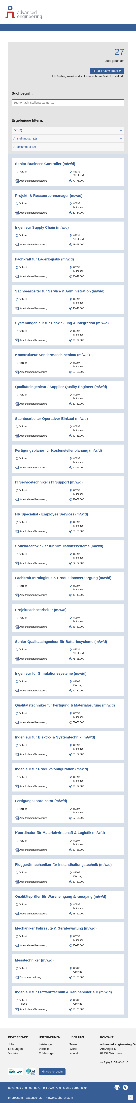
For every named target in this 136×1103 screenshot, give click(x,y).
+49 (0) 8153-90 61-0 (114, 1062)
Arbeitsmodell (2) (24, 146)
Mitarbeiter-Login (52, 1071)
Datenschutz (34, 1097)
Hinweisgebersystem (59, 1097)
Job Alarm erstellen (109, 70)
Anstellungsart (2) (25, 138)
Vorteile (13, 1053)
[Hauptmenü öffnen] (132, 27)
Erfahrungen (47, 1053)
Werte (73, 1048)
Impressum (15, 1097)
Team (73, 1044)
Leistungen (15, 1048)
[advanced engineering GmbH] (68, 12)
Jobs (11, 1044)
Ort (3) (17, 130)
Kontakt (74, 1053)
